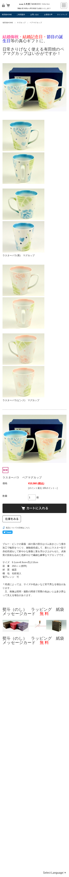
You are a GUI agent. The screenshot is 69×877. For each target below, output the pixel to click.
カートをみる (8, 5)
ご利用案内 (21, 14)
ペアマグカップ (36, 23)
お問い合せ (34, 14)
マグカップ (21, 23)
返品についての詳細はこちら (18, 528)
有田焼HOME (7, 14)
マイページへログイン (3, 5)
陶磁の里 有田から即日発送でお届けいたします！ (34, 8)
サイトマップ (62, 14)
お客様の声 (48, 14)
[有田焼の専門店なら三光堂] (34, 5)
